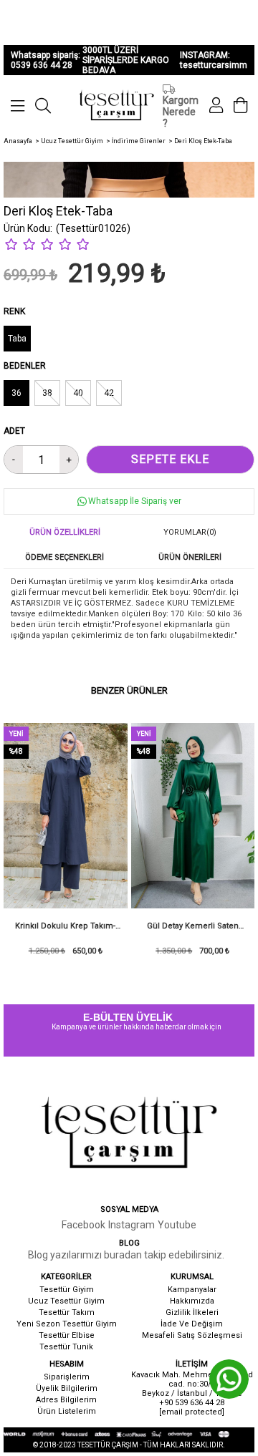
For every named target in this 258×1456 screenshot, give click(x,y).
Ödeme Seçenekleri (64, 557)
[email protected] (191, 1412)
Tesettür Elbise (67, 1335)
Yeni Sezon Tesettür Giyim (66, 1324)
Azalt (13, 459)
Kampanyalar (192, 1289)
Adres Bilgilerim (66, 1399)
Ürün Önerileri (189, 557)
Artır (68, 459)
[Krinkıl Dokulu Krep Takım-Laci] (66, 815)
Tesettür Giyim (66, 1289)
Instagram (131, 1225)
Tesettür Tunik (66, 1346)
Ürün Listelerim (66, 1411)
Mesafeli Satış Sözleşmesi (192, 1335)
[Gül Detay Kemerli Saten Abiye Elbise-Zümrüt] (193, 815)
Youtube (177, 1225)
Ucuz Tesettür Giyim (66, 1301)
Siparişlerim (67, 1377)
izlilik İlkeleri (195, 1312)
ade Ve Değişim (193, 1324)
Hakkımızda (192, 1301)
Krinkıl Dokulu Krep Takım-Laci (65, 929)
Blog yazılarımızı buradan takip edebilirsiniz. (126, 1255)
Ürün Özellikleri (64, 532)
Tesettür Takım (67, 1312)
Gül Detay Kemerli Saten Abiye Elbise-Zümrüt (193, 929)
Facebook (83, 1225)
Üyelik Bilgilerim (66, 1388)
